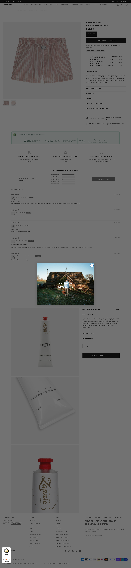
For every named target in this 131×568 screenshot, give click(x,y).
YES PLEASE (65, 297)
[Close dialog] (92, 265)
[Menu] (10, 548)
